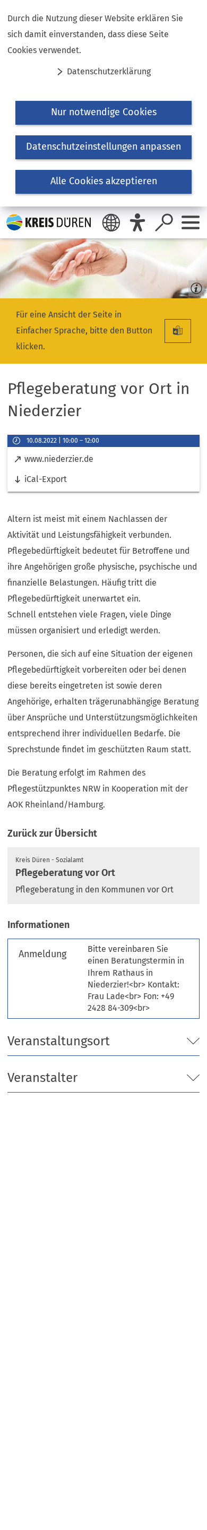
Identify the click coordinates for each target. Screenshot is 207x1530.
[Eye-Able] (137, 222)
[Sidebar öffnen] (190, 222)
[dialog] (103, 103)
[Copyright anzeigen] (194, 285)
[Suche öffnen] (164, 222)
